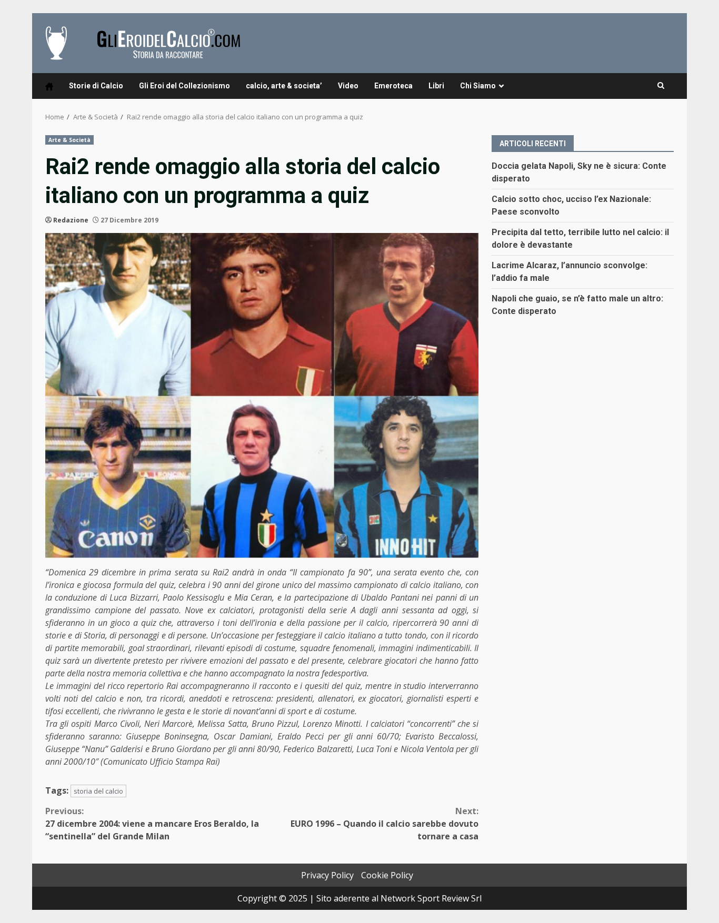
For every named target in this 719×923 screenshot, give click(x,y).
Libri (436, 86)
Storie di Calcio (96, 86)
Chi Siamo (478, 86)
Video (348, 86)
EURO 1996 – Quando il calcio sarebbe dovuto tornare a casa (384, 823)
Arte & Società (69, 140)
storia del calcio (98, 791)
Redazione (70, 220)
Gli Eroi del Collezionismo (184, 86)
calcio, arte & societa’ (284, 86)
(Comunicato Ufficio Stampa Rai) (160, 761)
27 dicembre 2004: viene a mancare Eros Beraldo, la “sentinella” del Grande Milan (152, 823)
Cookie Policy (387, 875)
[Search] (660, 86)
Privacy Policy (327, 875)
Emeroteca (393, 86)
